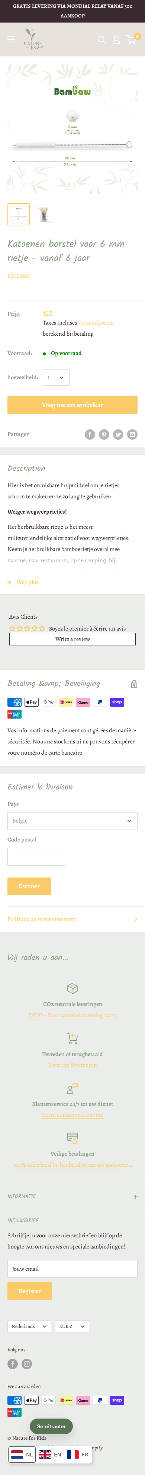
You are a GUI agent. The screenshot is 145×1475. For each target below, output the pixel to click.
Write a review (72, 639)
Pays (13, 804)
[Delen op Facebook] (90, 434)
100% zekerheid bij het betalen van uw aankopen (71, 1165)
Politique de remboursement (41, 919)
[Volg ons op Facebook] (12, 1364)
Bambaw (18, 276)
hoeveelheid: (22, 377)
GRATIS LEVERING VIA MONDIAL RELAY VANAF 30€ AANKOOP (72, 11)
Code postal (21, 840)
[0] (131, 39)
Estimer (29, 886)
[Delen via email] (132, 434)
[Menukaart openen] (11, 39)
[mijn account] (116, 40)
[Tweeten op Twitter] (118, 434)
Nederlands (23, 1326)
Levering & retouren (72, 1065)
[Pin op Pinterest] (104, 434)
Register (30, 1291)
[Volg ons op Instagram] (27, 1364)
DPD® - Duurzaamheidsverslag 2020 (73, 1015)
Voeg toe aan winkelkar (72, 405)
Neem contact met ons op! (72, 1115)
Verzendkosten (96, 323)
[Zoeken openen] (102, 40)
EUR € (65, 1326)
